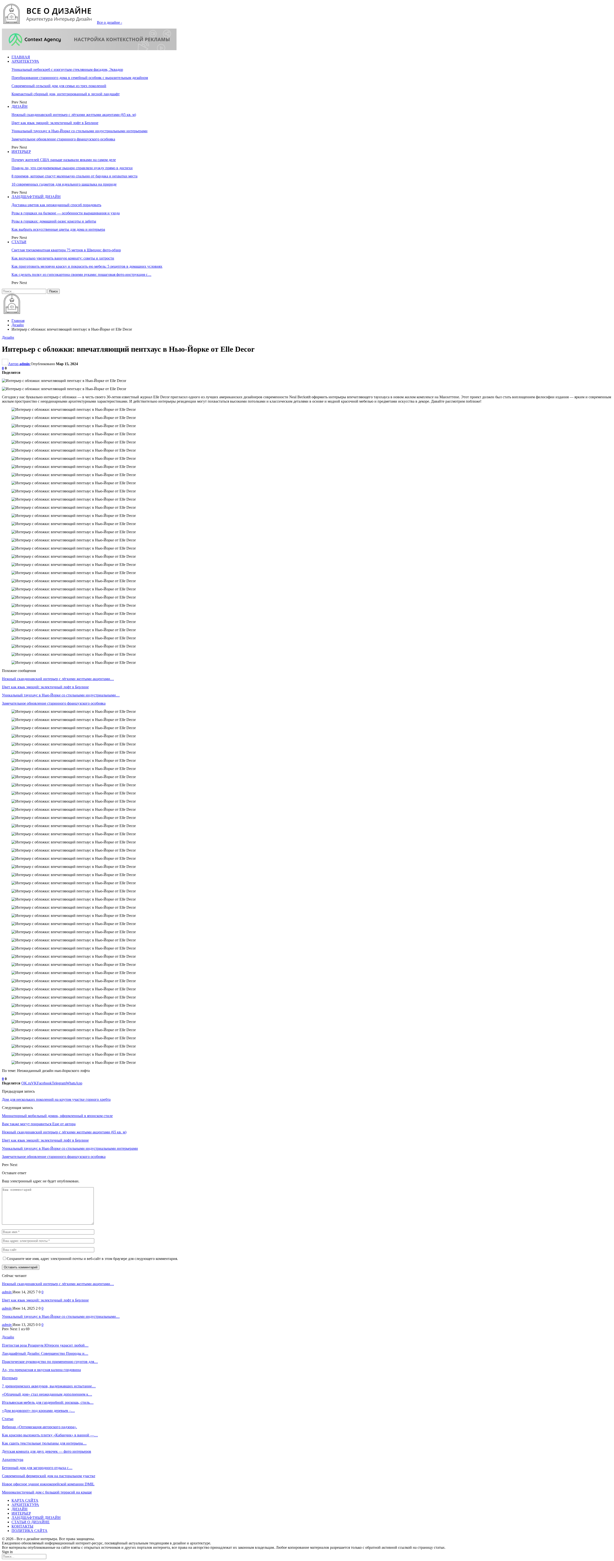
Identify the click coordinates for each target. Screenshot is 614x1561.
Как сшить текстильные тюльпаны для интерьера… (44, 1443)
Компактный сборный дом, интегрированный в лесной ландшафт (66, 94)
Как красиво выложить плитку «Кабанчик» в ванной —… (50, 1435)
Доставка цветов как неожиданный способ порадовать (56, 205)
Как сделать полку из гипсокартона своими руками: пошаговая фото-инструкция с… (81, 274)
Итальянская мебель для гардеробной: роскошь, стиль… (48, 1402)
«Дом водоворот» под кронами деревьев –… (38, 1411)
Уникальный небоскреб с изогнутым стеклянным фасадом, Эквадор (67, 69)
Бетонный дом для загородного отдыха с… (37, 1468)
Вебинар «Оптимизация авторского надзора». (39, 1427)
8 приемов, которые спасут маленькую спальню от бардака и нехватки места (74, 176)
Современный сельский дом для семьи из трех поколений (59, 86)
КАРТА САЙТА (25, 1500)
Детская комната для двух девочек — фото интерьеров (46, 1451)
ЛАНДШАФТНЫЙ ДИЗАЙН (36, 197)
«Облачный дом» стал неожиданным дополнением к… (47, 1394)
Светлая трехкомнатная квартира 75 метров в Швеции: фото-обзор (66, 250)
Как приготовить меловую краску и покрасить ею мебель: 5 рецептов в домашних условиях (87, 266)
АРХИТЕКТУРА (25, 61)
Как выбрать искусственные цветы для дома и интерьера (58, 229)
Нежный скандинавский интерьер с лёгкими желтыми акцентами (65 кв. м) (74, 115)
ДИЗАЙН (20, 106)
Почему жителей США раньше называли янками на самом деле (64, 160)
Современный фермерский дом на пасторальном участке (48, 1476)
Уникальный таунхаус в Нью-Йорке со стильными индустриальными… (61, 1316)
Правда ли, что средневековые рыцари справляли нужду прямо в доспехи (72, 168)
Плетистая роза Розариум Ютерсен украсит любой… (45, 1345)
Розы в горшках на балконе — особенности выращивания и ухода (66, 213)
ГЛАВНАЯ (21, 57)
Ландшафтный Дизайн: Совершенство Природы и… (45, 1353)
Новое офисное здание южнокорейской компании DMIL (48, 1484)
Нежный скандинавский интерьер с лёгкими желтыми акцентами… (58, 1284)
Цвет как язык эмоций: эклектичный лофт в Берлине (55, 123)
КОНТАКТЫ (22, 1526)
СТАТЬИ (19, 242)
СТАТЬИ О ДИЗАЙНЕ (31, 1522)
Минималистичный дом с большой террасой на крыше (47, 1492)
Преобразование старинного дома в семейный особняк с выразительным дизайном (80, 78)
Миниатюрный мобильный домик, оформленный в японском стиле (57, 1116)
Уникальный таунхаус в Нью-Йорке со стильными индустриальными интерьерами (80, 131)
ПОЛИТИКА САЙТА (29, 1531)
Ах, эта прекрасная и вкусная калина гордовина (41, 1370)
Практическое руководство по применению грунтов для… (50, 1362)
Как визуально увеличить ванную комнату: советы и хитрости (63, 258)
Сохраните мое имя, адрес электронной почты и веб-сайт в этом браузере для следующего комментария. (92, 1259)
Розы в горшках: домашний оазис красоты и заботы (54, 221)
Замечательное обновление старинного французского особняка (63, 139)
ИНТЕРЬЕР (21, 152)
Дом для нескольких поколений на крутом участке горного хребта (56, 1099)
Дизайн (8, 337)
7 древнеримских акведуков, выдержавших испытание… (49, 1386)
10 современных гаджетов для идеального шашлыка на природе (64, 184)
